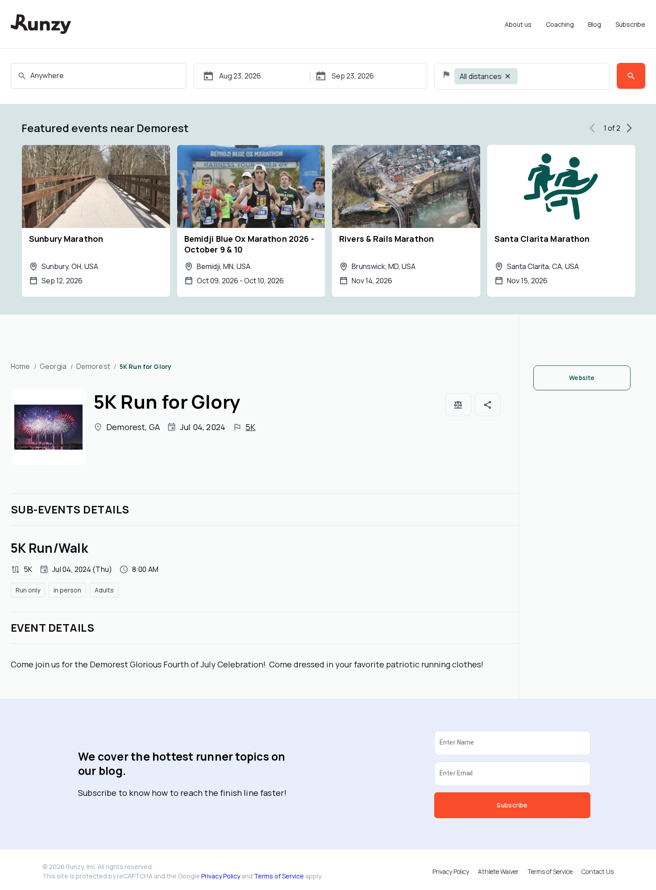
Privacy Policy (220, 876)
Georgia (53, 366)
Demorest (93, 366)
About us (518, 24)
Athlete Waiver (498, 871)
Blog (594, 24)
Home (20, 366)
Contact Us (597, 871)
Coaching (560, 24)
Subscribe (630, 24)
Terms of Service (279, 876)
